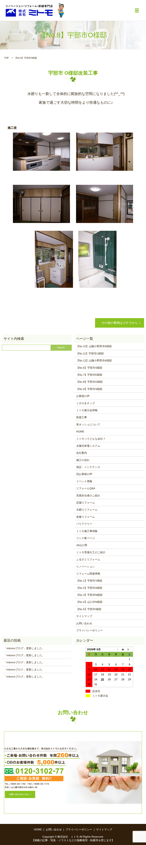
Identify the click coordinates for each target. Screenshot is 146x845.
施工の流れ (83, 460)
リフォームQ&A (85, 488)
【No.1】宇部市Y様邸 (89, 580)
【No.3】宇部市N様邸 (89, 594)
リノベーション (85, 566)
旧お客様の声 (84, 474)
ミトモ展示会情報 (87, 410)
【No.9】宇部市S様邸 (89, 388)
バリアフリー (84, 523)
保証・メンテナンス (88, 467)
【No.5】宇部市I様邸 (88, 609)
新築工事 (81, 417)
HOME (80, 431)
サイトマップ (84, 616)
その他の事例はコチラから (119, 322)
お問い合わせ (84, 623)
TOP (6, 58)
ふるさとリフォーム (88, 559)
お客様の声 (83, 396)
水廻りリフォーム (87, 509)
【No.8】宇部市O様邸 (89, 381)
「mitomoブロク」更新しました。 (24, 669)
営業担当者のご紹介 (88, 495)
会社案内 (81, 452)
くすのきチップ (85, 403)
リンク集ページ (85, 538)
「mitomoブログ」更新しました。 (24, 648)
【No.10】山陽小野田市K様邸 (94, 346)
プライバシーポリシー (89, 630)
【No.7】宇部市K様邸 (89, 374)
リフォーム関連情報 (88, 573)
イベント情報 (84, 481)
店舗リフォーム (85, 502)
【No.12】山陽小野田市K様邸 (94, 360)
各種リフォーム (85, 516)
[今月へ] (122, 649)
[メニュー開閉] (137, 10)
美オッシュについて (88, 424)
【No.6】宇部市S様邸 (89, 367)
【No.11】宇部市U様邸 (90, 353)
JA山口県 (81, 545)
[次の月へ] (129, 649)
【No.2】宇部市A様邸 (89, 587)
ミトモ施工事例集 (87, 531)
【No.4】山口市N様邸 (89, 601)
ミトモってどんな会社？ (91, 438)
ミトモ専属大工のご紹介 (91, 552)
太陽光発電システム (88, 445)
